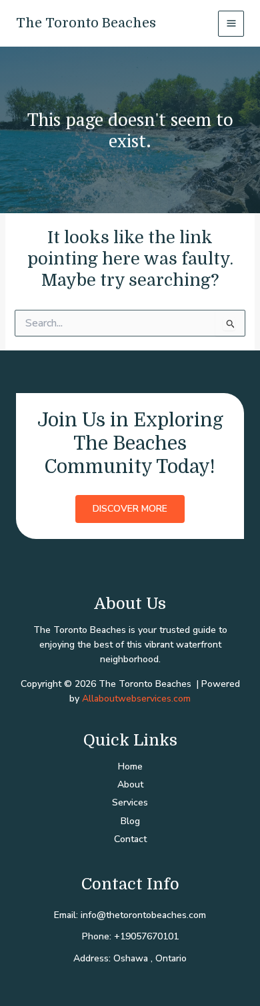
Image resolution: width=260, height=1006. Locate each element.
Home (130, 766)
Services (130, 802)
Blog (130, 821)
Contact (130, 839)
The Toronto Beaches (86, 23)
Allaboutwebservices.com (136, 698)
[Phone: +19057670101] (130, 936)
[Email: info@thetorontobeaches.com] (130, 915)
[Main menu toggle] (231, 24)
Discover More (130, 508)
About (130, 784)
